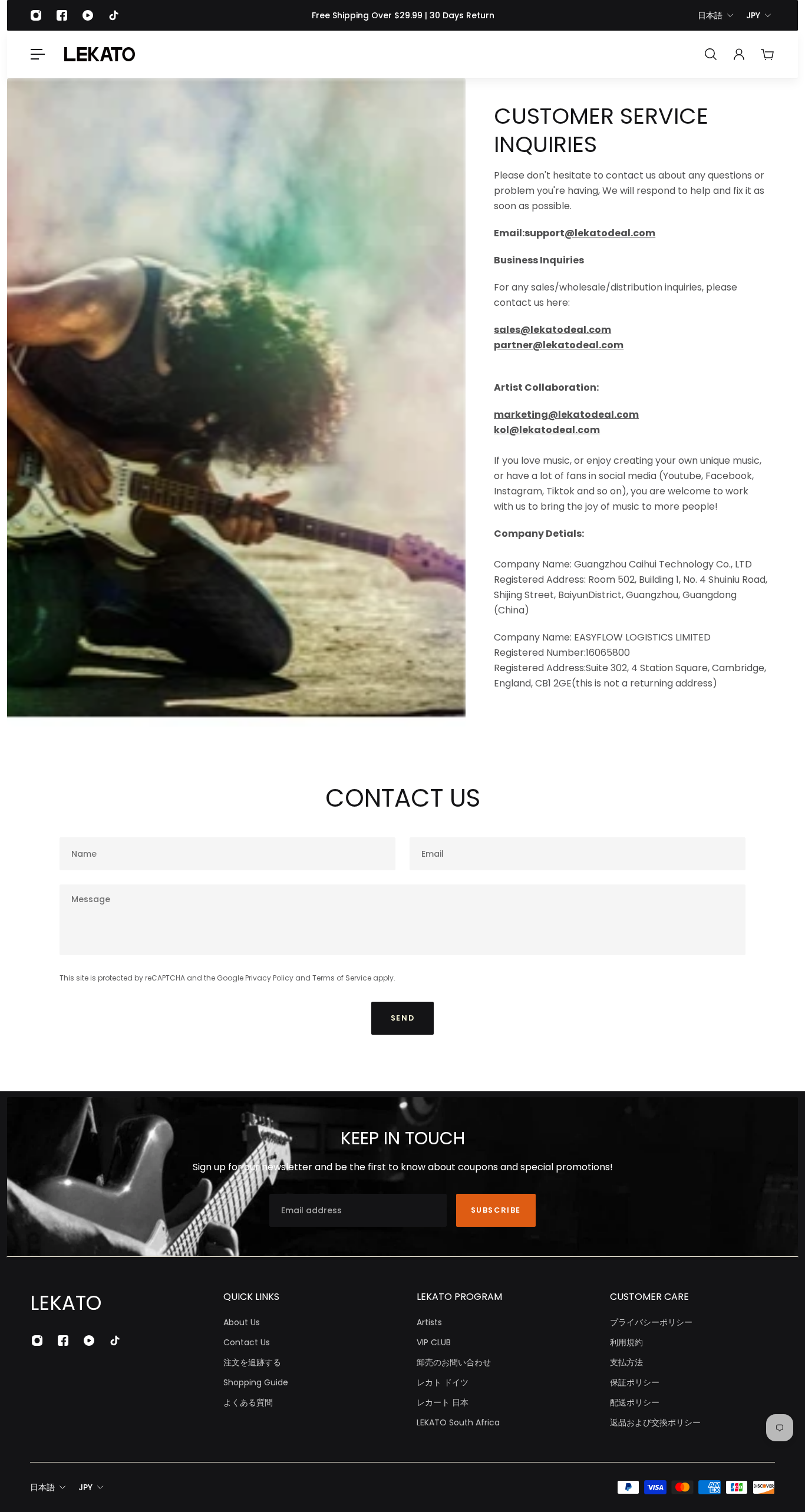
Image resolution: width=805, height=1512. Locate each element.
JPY (753, 15)
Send (402, 1018)
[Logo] (99, 54)
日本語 (710, 15)
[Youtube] (88, 15)
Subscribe (496, 1210)
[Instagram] (36, 15)
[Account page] (739, 54)
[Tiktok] (114, 15)
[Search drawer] (711, 54)
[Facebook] (62, 15)
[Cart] (767, 54)
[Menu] (38, 54)
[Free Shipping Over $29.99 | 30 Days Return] (403, 15)
